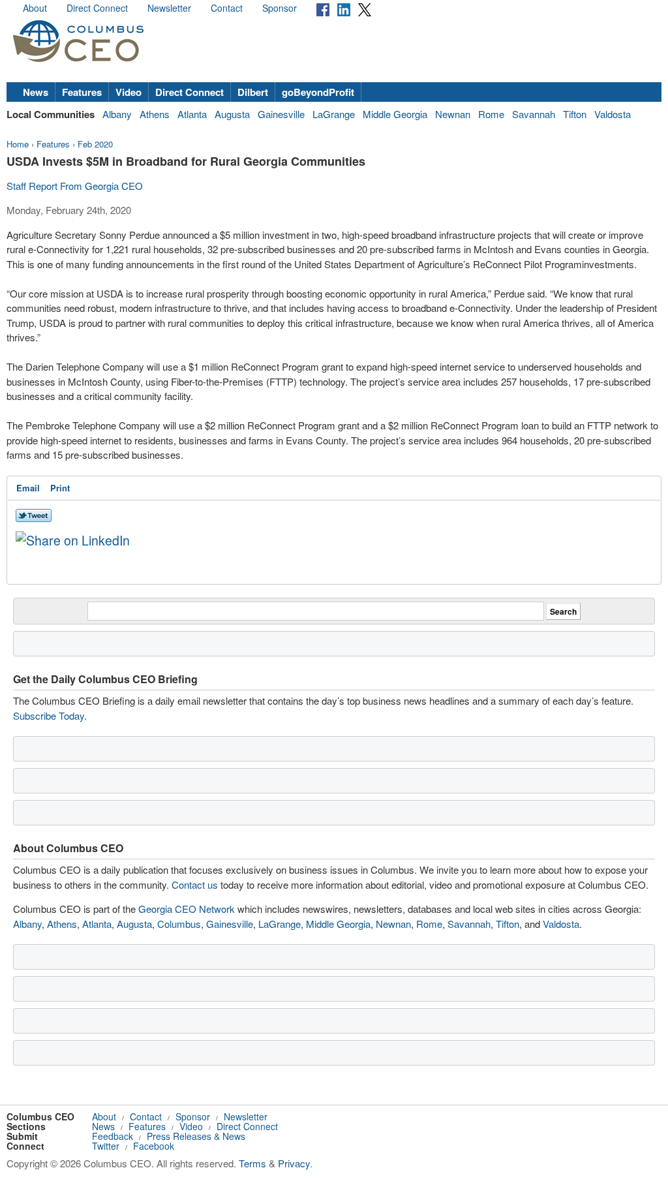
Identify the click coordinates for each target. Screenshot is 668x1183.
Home (18, 144)
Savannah (533, 114)
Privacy (294, 1163)
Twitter (105, 1145)
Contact (227, 7)
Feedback (112, 1136)
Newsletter (169, 7)
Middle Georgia (395, 114)
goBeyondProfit (318, 92)
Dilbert (252, 92)
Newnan (452, 114)
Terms (252, 1163)
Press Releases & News (196, 1136)
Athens (155, 114)
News (35, 92)
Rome (491, 114)
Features (82, 92)
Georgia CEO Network (186, 908)
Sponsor (279, 7)
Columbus (179, 923)
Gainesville (281, 114)
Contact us (195, 884)
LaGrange (333, 114)
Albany (117, 114)
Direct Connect (97, 7)
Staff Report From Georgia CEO (75, 185)
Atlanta (192, 114)
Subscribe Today (48, 715)
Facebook (153, 1145)
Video (128, 92)
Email (28, 488)
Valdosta (612, 114)
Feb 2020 (95, 144)
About (35, 7)
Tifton (574, 114)
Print (60, 488)
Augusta (232, 114)
